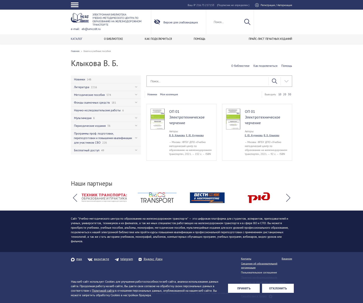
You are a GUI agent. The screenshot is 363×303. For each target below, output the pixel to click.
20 (284, 94)
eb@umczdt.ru (91, 29)
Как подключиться (265, 66)
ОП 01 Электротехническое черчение (187, 117)
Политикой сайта (103, 290)
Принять (244, 288)
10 (279, 94)
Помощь (286, 66)
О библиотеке (240, 66)
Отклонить (278, 288)
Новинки (152, 94)
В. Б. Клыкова (177, 135)
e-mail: (75, 29)
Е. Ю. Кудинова (195, 135)
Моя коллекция (169, 94)
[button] (75, 198)
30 (289, 94)
